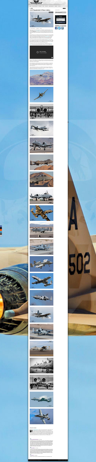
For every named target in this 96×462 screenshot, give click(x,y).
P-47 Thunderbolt (38, 30)
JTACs (51, 30)
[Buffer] (1, 234)
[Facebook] (1, 226)
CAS (48, 39)
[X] (1, 228)
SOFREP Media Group (35, 460)
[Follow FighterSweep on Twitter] (59, 28)
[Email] (1, 236)
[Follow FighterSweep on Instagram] (62, 28)
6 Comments (37, 28)
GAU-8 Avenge (47, 36)
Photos (41, 28)
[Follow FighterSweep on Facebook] (56, 28)
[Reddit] (1, 230)
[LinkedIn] (1, 232)
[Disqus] (41, 447)
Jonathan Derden (33, 28)
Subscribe (60, 22)
